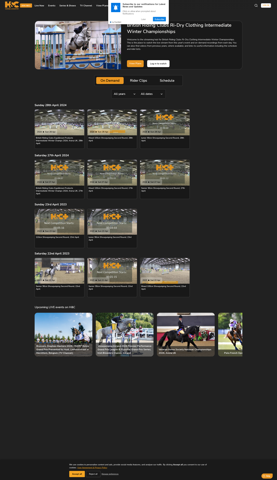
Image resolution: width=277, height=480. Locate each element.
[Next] (238, 334)
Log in (266, 5)
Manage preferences (110, 474)
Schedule (167, 80)
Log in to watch (158, 63)
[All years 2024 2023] (124, 94)
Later (143, 19)
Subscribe (159, 19)
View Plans (102, 5)
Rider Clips (138, 80)
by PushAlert (116, 22)
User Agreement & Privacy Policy (92, 467)
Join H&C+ (26, 5)
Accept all (77, 474)
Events (51, 5)
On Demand (110, 80)
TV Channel (86, 5)
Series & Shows (67, 5)
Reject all (93, 474)
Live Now (39, 5)
